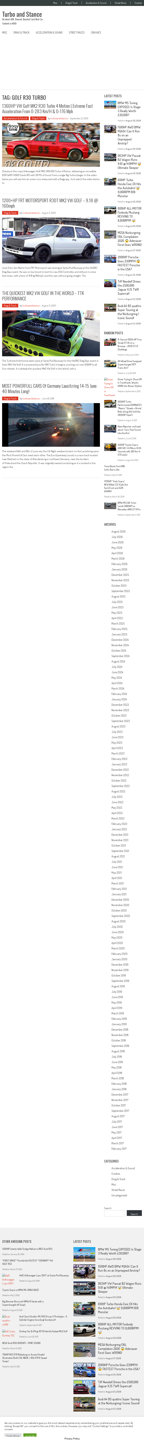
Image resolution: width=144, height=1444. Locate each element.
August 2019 (118, 986)
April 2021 (117, 878)
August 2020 (119, 921)
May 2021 (117, 872)
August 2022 (118, 791)
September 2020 (121, 916)
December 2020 (120, 899)
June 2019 (117, 997)
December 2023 (120, 704)
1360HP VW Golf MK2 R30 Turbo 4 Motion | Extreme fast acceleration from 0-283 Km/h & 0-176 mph (47, 108)
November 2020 (120, 905)
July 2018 (117, 1056)
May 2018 (117, 1067)
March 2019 (118, 1013)
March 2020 (118, 948)
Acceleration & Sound (96, 3)
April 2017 (117, 1138)
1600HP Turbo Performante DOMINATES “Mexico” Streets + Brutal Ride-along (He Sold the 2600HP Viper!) (130, 408)
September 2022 (121, 786)
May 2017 (117, 1132)
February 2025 (119, 629)
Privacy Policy (72, 1438)
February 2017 (119, 1148)
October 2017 (119, 1105)
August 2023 (118, 726)
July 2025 (117, 602)
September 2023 (121, 721)
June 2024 (117, 672)
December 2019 (120, 964)
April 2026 (117, 553)
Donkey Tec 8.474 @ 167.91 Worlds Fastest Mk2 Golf (43, 1331)
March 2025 (118, 623)
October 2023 (119, 715)
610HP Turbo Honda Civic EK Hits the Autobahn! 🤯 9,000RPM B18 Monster (129, 188)
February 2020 (119, 954)
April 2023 (117, 748)
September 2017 (120, 1111)
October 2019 (119, 975)
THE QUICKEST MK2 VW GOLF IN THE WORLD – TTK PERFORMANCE (43, 296)
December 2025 (120, 575)
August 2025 (118, 596)
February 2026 (119, 564)
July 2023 (117, 732)
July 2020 (117, 926)
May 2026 (117, 547)
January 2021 (119, 894)
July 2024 (117, 667)
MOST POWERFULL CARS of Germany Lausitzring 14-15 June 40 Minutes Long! (49, 388)
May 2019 (117, 1002)
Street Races (120, 3)
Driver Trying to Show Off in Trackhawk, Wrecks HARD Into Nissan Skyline (130, 382)
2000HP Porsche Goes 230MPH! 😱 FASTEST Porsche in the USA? (129, 263)
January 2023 (119, 764)
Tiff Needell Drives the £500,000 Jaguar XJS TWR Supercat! (129, 287)
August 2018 (118, 1051)
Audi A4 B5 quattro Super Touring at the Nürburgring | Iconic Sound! (129, 312)
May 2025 (117, 612)
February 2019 (119, 1018)
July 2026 (117, 537)
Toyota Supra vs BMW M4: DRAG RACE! (20, 1289)
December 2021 (120, 834)
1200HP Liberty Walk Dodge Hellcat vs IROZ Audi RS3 (27, 1248)
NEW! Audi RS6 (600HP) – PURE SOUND (21, 1342)
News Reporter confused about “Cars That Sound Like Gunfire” (129, 430)
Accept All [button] (29, 1436)
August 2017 (118, 1116)
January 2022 (119, 829)
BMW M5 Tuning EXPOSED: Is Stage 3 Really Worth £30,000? (129, 109)
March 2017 (118, 1143)
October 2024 (119, 650)
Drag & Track (72, 3)
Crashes (138, 3)
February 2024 (119, 694)
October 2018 (119, 1040)
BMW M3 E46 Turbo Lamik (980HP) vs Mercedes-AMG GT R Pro (129, 506)
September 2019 (120, 981)
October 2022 (119, 780)
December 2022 (120, 769)
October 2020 (119, 910)
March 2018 (118, 1078)
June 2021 (117, 867)
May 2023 (117, 742)
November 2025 (120, 580)
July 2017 (117, 1121)
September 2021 (120, 851)
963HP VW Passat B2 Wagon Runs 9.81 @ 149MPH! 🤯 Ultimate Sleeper (129, 162)
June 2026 (118, 542)
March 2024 (118, 688)
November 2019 (120, 970)
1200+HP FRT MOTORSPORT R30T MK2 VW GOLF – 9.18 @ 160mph (50, 203)
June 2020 (118, 932)
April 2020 (117, 943)
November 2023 (120, 710)
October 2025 (119, 585)
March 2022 (118, 818)
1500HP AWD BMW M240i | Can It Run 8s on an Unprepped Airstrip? (119, 1268)
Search (108, 1208)
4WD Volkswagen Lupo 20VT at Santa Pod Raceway (44, 1275)
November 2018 (120, 1035)
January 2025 (119, 634)
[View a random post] (136, 32)
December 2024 (120, 639)
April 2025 (117, 618)
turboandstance (59, 118)
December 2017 (120, 1094)
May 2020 (117, 937)
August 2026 (119, 531)
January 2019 (119, 1024)
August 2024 (118, 661)
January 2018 (119, 1089)
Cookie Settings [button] (12, 1436)
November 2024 (120, 645)
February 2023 (119, 759)
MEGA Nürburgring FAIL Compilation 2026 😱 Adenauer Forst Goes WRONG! (130, 239)
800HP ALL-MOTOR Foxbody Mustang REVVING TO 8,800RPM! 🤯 (130, 214)
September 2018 (120, 1046)
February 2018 (119, 1083)
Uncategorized (119, 1195)
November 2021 (120, 840)
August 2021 (118, 856)
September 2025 (121, 591)
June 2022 (117, 802)
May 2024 (117, 677)
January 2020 (119, 959)
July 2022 (117, 796)
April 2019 (117, 1008)
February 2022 (119, 824)
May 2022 (117, 807)
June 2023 (117, 737)
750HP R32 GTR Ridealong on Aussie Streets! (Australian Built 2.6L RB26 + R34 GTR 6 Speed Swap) (24, 1358)
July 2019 (117, 991)
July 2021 (117, 861)
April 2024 (117, 683)
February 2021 (119, 889)
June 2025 (117, 607)
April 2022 (117, 813)
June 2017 (117, 1127)
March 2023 (118, 753)
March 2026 (118, 558)
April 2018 (117, 1073)
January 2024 (119, 699)
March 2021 (118, 883)
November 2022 (120, 775)
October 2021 (119, 845)
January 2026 (119, 569)
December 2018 (120, 1029)
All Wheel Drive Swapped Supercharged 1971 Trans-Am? (129, 364)
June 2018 (117, 1062)
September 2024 (120, 656)
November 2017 (120, 1100)
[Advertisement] (72, 63)
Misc (55, 3)
